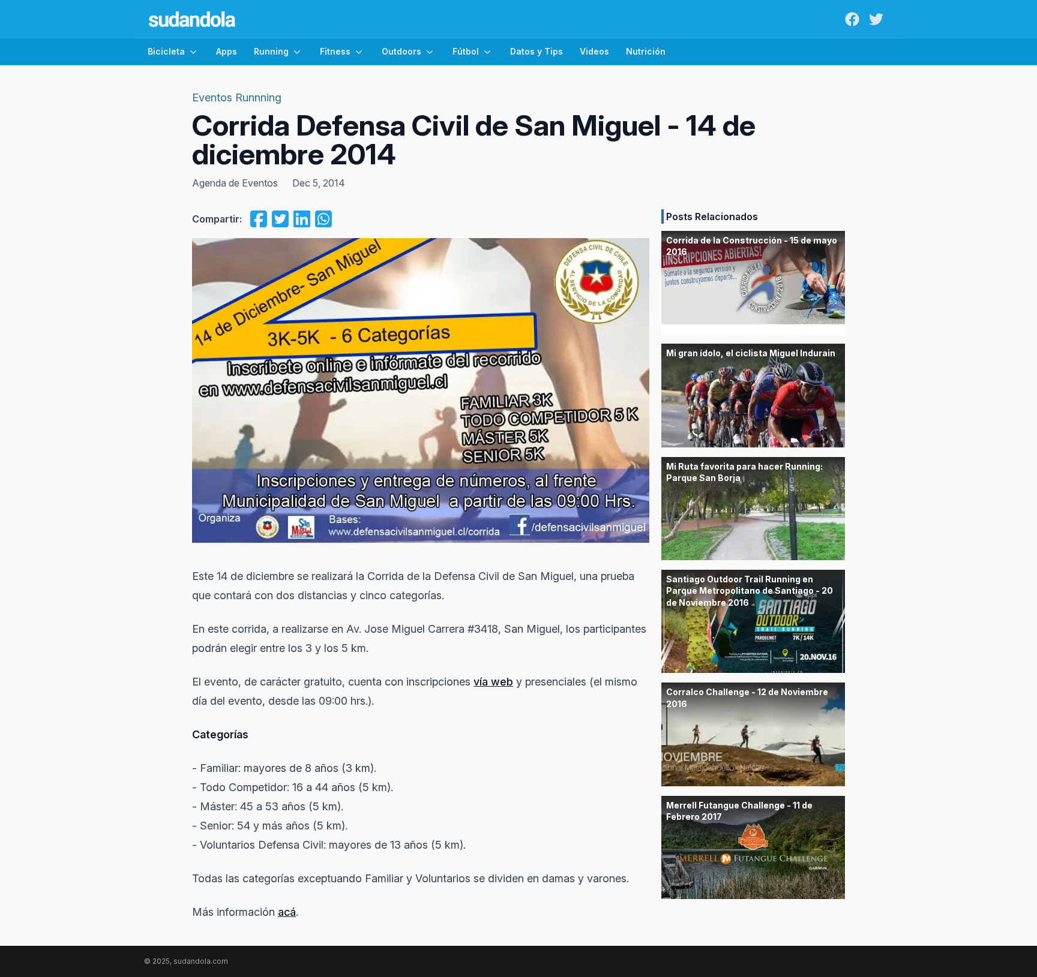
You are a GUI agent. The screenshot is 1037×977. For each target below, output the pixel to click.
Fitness (335, 51)
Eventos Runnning (236, 97)
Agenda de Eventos (235, 183)
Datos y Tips (536, 51)
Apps (226, 51)
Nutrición (646, 51)
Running (271, 51)
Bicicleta (166, 51)
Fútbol (465, 51)
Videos (594, 51)
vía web (493, 681)
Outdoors (401, 51)
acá (287, 912)
